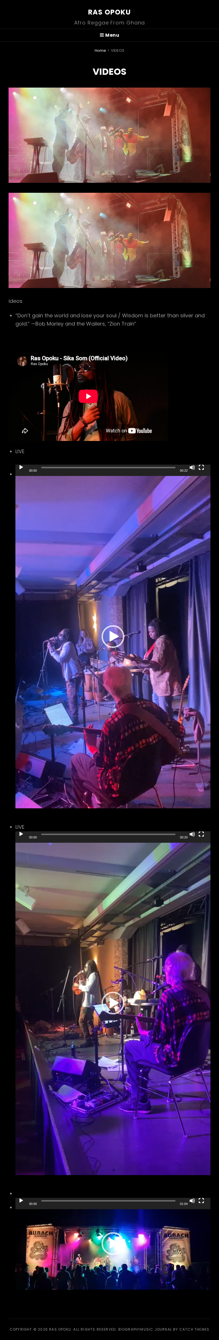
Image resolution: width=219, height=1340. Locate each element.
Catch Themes (194, 1329)
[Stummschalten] (192, 467)
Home (100, 50)
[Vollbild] (201, 467)
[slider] (108, 467)
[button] (113, 636)
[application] (112, 636)
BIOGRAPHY (129, 1329)
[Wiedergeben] (21, 467)
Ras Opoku (109, 12)
